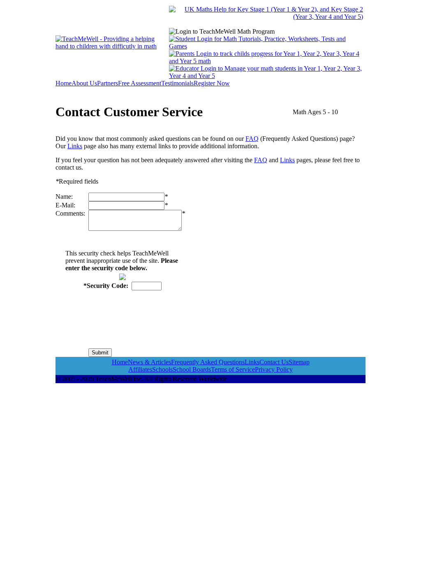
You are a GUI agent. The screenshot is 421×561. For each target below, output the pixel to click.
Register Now (212, 83)
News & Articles (149, 362)
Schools (162, 369)
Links (74, 146)
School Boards (192, 369)
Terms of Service (233, 369)
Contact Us (274, 362)
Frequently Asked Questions (208, 362)
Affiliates (140, 369)
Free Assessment (139, 83)
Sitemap (299, 362)
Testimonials (177, 83)
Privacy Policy (274, 369)
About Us (84, 83)
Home (64, 83)
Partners (107, 83)
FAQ (252, 138)
